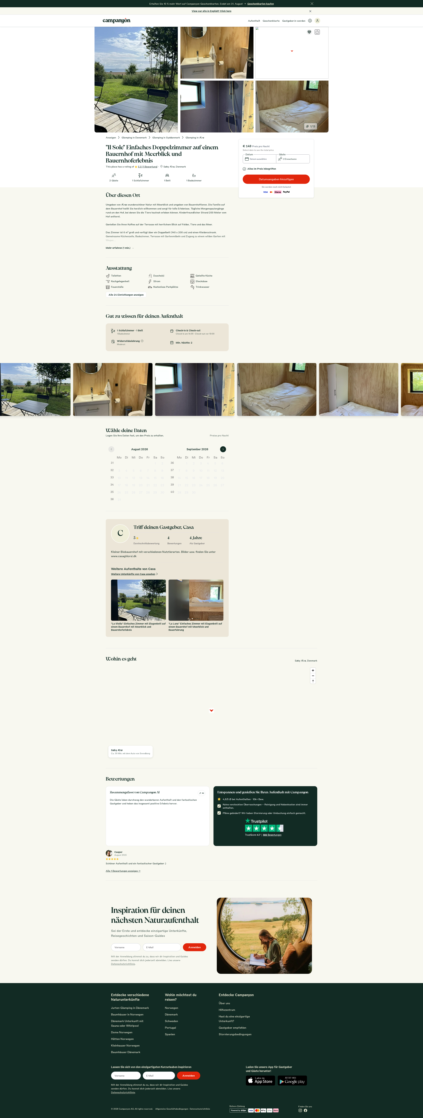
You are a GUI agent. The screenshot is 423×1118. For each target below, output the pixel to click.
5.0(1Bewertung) (147, 166)
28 (148, 492)
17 (119, 485)
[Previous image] (6, 389)
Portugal (170, 1027)
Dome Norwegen (121, 1032)
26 (133, 492)
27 (141, 492)
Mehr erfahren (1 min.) (118, 247)
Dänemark (171, 1014)
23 (162, 485)
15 (155, 477)
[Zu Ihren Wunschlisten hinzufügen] (309, 32)
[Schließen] (312, 3)
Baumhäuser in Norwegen (127, 1014)
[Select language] (310, 21)
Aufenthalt (254, 20)
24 (119, 492)
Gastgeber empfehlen (232, 1027)
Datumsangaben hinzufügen (276, 179)
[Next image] (417, 389)
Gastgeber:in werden (293, 20)
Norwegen (171, 1007)
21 (148, 485)
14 (148, 477)
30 (162, 492)
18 (126, 485)
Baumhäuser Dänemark (125, 1052)
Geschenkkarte (271, 20)
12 (133, 477)
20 (141, 485)
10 (119, 477)
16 (162, 477)
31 (119, 499)
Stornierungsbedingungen (235, 1034)
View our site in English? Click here (211, 11)
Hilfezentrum (227, 1009)
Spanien (170, 1034)
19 (133, 485)
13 (140, 477)
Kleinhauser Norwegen (125, 1045)
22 (155, 485)
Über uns (224, 1003)
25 (126, 492)
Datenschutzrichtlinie (123, 963)
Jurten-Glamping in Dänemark (130, 1007)
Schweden (171, 1021)
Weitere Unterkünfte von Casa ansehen (133, 574)
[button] (259, 159)
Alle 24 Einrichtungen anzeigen (126, 294)
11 (126, 477)
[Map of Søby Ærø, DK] (291, 53)
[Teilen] (317, 32)
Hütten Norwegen (122, 1038)
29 (155, 492)
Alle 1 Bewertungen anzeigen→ (123, 870)
